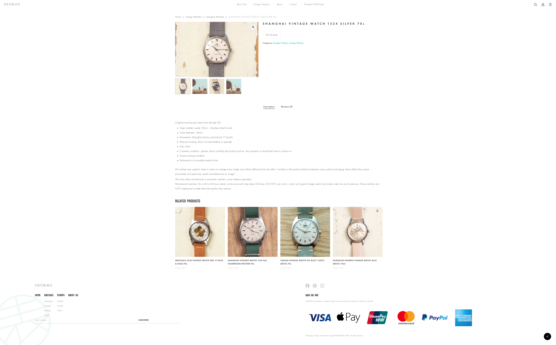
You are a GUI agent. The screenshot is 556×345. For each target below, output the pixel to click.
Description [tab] (269, 107)
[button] (253, 27)
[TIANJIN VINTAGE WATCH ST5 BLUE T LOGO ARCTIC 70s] (305, 232)
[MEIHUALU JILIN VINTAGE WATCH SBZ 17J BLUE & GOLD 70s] (200, 232)
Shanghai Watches (215, 17)
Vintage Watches (193, 17)
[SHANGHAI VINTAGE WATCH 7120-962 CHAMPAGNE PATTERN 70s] (253, 232)
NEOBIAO (12, 4)
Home (178, 17)
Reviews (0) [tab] (287, 107)
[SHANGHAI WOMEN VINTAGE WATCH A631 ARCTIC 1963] (358, 232)
